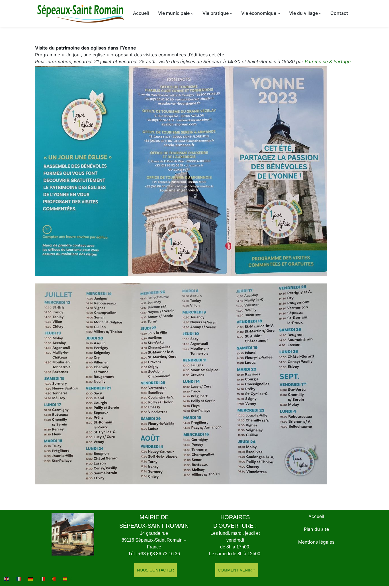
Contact (339, 13)
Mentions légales (316, 542)
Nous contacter (155, 570)
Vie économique (258, 13)
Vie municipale (174, 13)
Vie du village (303, 13)
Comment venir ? (236, 570)
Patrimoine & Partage (328, 61)
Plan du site (316, 529)
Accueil (141, 13)
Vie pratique (215, 13)
